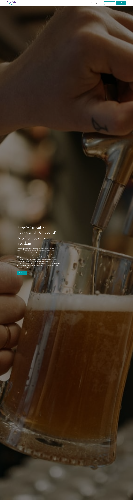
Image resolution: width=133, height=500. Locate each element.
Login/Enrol (121, 3)
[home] (12, 3)
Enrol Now (22, 273)
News (87, 3)
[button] (80, 3)
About (73, 3)
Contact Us (109, 3)
